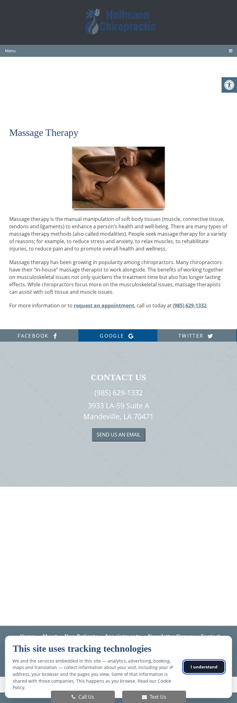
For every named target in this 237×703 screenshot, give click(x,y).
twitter (192, 335)
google (113, 335)
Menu (10, 50)
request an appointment (104, 305)
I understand (204, 666)
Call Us (85, 696)
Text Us (157, 696)
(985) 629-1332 (189, 305)
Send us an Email (118, 434)
